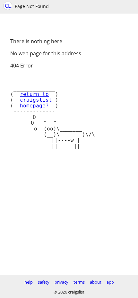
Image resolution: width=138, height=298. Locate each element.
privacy (61, 282)
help (28, 282)
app (110, 282)
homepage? (34, 106)
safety (43, 282)
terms (79, 282)
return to (34, 94)
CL (8, 5)
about (95, 282)
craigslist (36, 100)
